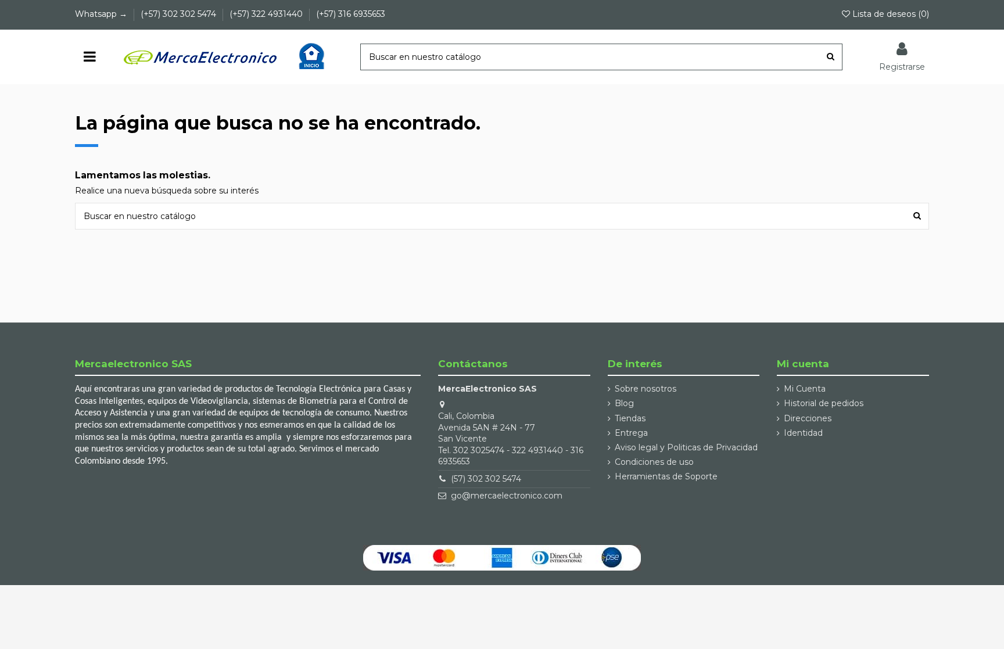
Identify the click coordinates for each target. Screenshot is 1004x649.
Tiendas (630, 418)
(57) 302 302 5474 (486, 479)
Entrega (631, 433)
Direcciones (807, 418)
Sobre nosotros (645, 388)
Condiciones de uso (654, 462)
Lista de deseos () (889, 14)
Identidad (803, 433)
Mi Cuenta (805, 388)
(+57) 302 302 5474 (179, 14)
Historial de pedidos (823, 403)
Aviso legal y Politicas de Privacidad (686, 447)
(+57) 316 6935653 (350, 14)
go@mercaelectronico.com (506, 495)
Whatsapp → (102, 14)
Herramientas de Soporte (666, 476)
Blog (624, 403)
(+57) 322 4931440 (267, 14)
